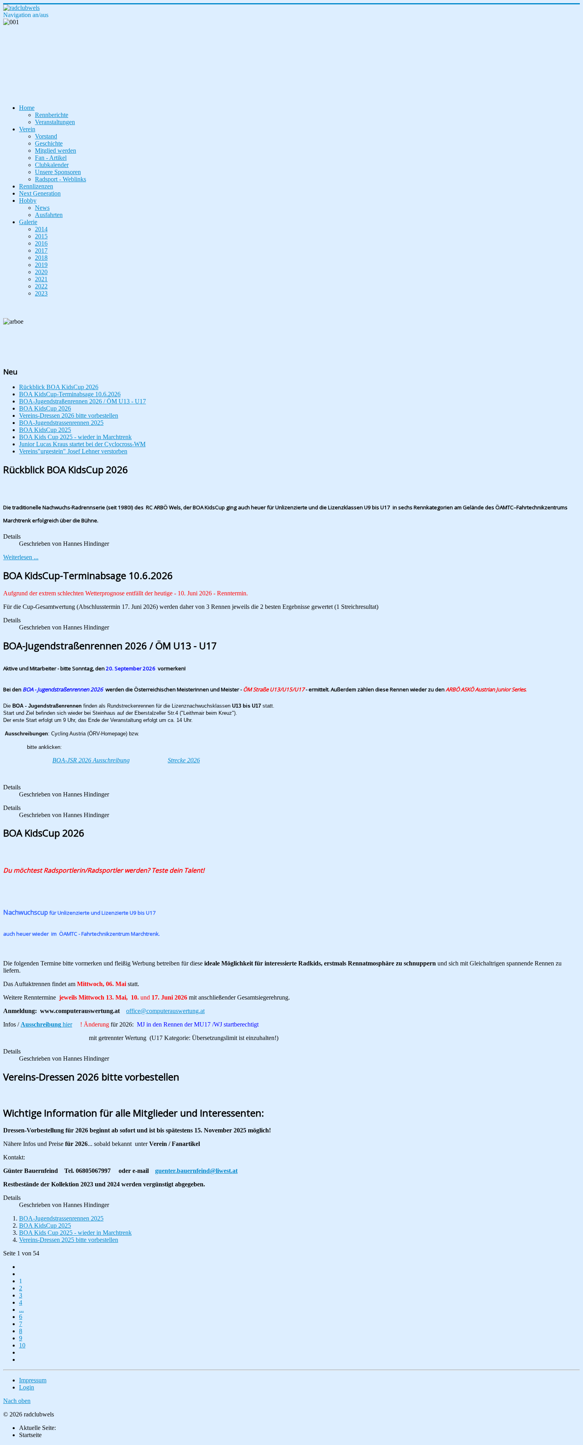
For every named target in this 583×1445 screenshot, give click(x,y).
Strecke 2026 (184, 760)
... (21, 1309)
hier (46, 1024)
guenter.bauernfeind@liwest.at (196, 1170)
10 (22, 1345)
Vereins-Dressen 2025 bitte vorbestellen (68, 1239)
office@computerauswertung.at (165, 1010)
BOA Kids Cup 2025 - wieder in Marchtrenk (75, 1232)
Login (26, 1387)
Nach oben (17, 1400)
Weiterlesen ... (20, 557)
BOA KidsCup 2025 (45, 1225)
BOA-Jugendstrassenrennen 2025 (61, 1218)
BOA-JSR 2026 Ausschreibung (91, 760)
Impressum (32, 1380)
